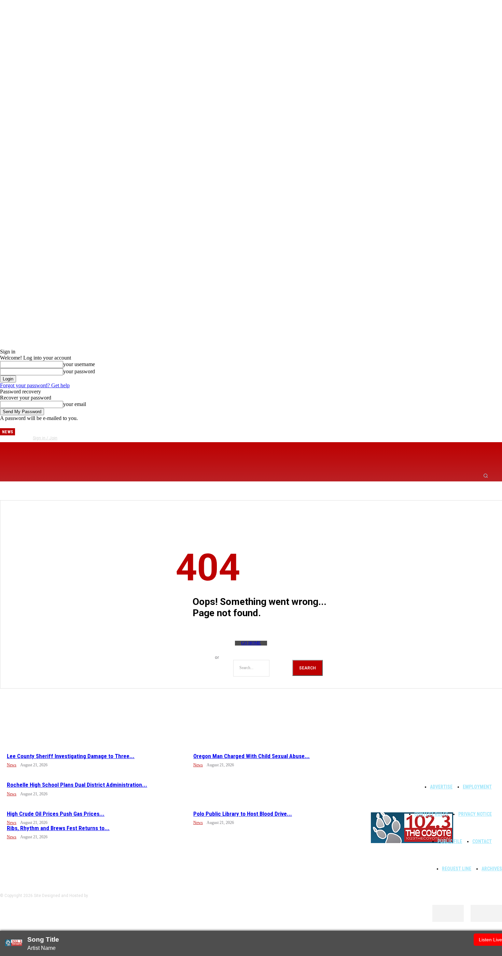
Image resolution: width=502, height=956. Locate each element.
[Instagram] (47, 429)
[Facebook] (36, 429)
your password (79, 371)
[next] (20, 432)
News (11, 765)
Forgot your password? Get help (35, 385)
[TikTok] (58, 429)
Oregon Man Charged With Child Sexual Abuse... (251, 756)
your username (79, 364)
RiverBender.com (105, 895)
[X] (69, 429)
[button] (485, 475)
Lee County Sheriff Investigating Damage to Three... (71, 756)
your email (74, 404)
